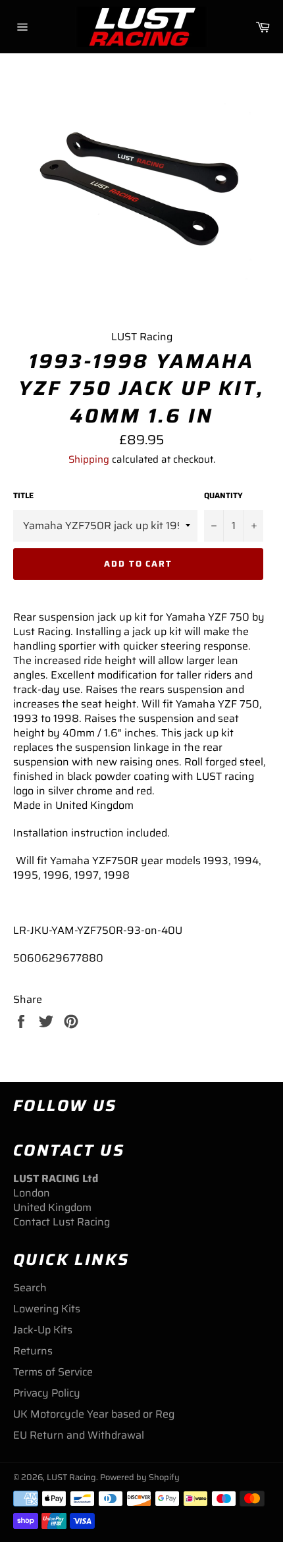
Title (23, 495)
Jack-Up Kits (42, 1330)
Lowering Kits (46, 1308)
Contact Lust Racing (61, 1222)
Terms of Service (53, 1372)
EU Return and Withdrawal (78, 1435)
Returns (33, 1351)
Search (30, 1287)
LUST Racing (71, 1477)
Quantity (223, 495)
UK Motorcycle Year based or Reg (93, 1414)
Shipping (88, 459)
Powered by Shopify (140, 1477)
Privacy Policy (46, 1393)
